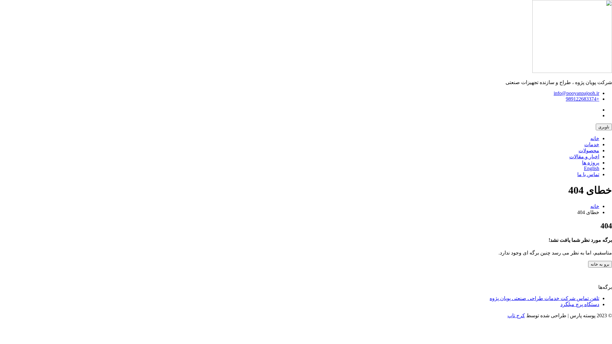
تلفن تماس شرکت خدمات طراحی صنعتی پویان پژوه (544, 298)
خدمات (591, 144)
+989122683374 (582, 99)
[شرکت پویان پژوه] (572, 71)
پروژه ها (590, 162)
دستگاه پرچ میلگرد (579, 304)
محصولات (589, 150)
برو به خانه (600, 264)
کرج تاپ (516, 315)
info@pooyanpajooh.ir (576, 93)
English (591, 168)
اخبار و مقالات (584, 156)
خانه (594, 138)
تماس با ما (588, 174)
